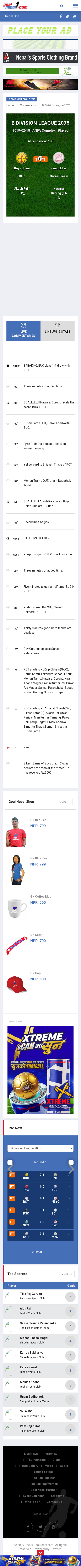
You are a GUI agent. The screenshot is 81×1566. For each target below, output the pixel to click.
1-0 (42, 1186)
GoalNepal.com (16, 5)
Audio (64, 1465)
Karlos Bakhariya (31, 1352)
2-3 (42, 1233)
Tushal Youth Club (30, 1313)
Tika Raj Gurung (31, 1293)
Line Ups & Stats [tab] (57, 331)
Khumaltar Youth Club (32, 1416)
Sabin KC (26, 1411)
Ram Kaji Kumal (30, 1426)
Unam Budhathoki (32, 1396)
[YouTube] (74, 16)
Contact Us (54, 1501)
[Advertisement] (40, 269)
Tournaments (28, 105)
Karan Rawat (28, 1367)
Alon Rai (25, 1308)
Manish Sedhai (30, 1382)
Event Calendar (33, 1495)
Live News (31, 1453)
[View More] (69, 1186)
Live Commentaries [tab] (23, 333)
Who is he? (32, 1501)
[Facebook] (60, 16)
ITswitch (56, 1549)
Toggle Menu (75, 5)
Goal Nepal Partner (44, 1489)
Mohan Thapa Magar (34, 1338)
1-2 (42, 1222)
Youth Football (44, 1471)
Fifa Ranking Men (43, 1477)
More (63, 801)
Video (49, 1465)
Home (10, 105)
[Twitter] (67, 16)
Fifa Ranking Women (44, 1483)
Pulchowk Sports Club (32, 1298)
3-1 (42, 1198)
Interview (51, 1453)
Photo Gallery (28, 1465)
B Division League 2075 (40, 123)
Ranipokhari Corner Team (34, 1327)
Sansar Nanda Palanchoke (38, 1323)
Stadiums (57, 1495)
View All (38, 1252)
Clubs (56, 1459)
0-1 (42, 1174)
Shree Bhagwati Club (32, 1342)
